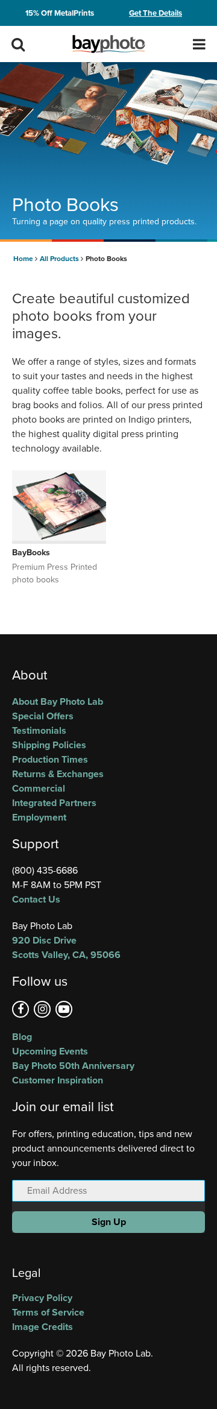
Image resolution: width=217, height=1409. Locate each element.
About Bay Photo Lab (57, 701)
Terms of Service (48, 1312)
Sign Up (109, 1222)
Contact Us (36, 899)
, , (66, 947)
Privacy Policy (42, 1298)
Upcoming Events (50, 1051)
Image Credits (42, 1327)
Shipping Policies (49, 745)
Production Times (50, 759)
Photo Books (106, 258)
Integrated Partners (54, 803)
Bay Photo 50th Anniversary (73, 1066)
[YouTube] (63, 1009)
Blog (22, 1037)
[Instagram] (42, 1009)
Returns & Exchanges (58, 774)
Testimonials (39, 730)
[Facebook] (20, 1009)
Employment (39, 817)
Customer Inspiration (57, 1080)
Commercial (38, 788)
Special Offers (43, 716)
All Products (60, 258)
